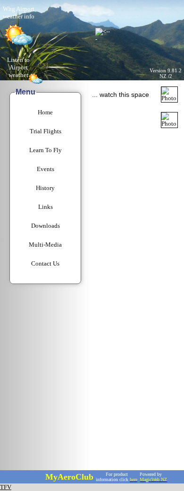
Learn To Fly (45, 150)
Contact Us (45, 263)
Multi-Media (45, 244)
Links (45, 206)
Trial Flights (45, 131)
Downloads (45, 225)
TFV (5, 487)
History (45, 187)
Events (45, 168)
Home (45, 112)
